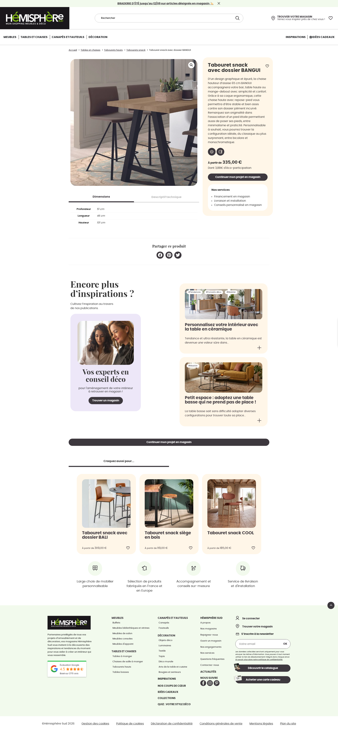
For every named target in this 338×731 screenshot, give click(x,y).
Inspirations (167, 679)
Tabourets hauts (121, 667)
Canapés (164, 623)
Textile (162, 651)
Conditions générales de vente (221, 723)
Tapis (162, 656)
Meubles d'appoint (122, 644)
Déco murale (166, 662)
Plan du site (288, 723)
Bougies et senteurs (170, 672)
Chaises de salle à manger (127, 662)
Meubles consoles (122, 639)
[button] (191, 65)
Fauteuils (164, 628)
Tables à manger (122, 656)
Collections (167, 698)
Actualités (208, 672)
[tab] (101, 196)
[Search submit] (237, 18)
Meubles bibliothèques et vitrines (130, 628)
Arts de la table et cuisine (173, 667)
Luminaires (165, 646)
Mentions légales (261, 723)
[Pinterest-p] (217, 683)
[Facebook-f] (203, 683)
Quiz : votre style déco (174, 704)
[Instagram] (210, 683)
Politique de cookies (130, 723)
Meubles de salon (122, 633)
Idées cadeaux (168, 692)
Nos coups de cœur (172, 686)
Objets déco (165, 640)
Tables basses (120, 672)
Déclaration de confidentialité (172, 723)
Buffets (116, 623)
